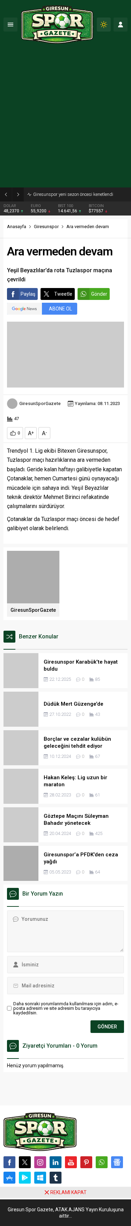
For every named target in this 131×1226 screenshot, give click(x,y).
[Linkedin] (55, 1162)
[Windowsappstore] (40, 1178)
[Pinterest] (86, 1162)
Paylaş (28, 294)
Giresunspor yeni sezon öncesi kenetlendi (73, 194)
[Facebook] (9, 1162)
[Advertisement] (65, 118)
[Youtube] (71, 1162)
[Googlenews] (117, 1162)
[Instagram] (40, 1162)
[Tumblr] (55, 1178)
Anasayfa (16, 226)
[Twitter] (25, 1162)
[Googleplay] (25, 1178)
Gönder (99, 294)
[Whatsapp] (102, 1162)
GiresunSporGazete (40, 403)
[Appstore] (9, 1178)
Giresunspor (46, 226)
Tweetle (63, 294)
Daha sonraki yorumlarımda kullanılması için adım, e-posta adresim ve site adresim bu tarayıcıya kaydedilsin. (65, 1008)
